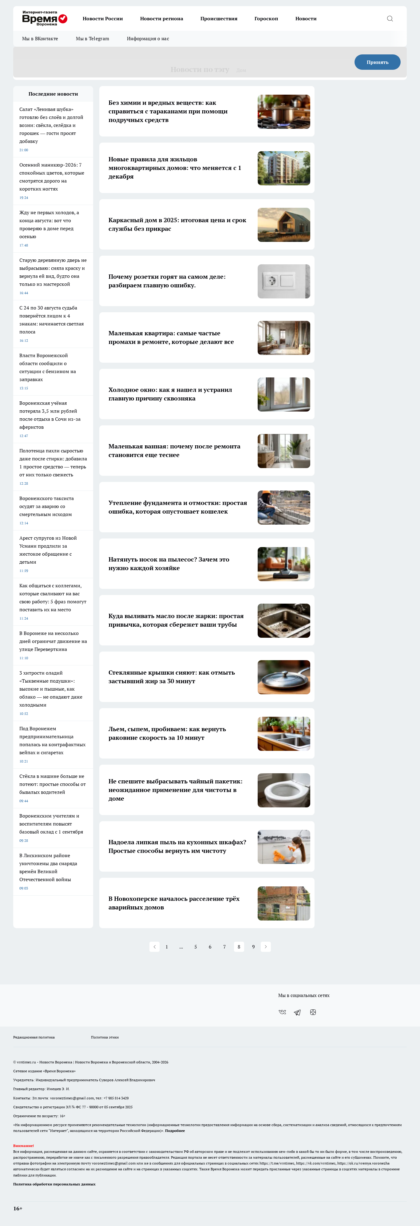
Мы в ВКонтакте (40, 38)
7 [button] (224, 947)
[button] (154, 947)
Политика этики (105, 1037)
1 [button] (166, 947)
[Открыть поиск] (390, 18)
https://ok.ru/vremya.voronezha (363, 1163)
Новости (306, 18)
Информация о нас (148, 38)
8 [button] (239, 947)
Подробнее (175, 1130)
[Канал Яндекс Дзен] (313, 1012)
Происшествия (218, 18)
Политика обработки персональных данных (54, 1184)
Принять (378, 62)
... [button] (181, 947)
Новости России (103, 18)
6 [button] (210, 947)
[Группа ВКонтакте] (282, 1012)
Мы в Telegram (92, 38)
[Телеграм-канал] (297, 1012)
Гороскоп (266, 18)
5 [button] (195, 947)
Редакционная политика (34, 1037)
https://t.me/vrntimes (277, 1163)
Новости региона (161, 18)
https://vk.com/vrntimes (315, 1163)
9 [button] (253, 947)
